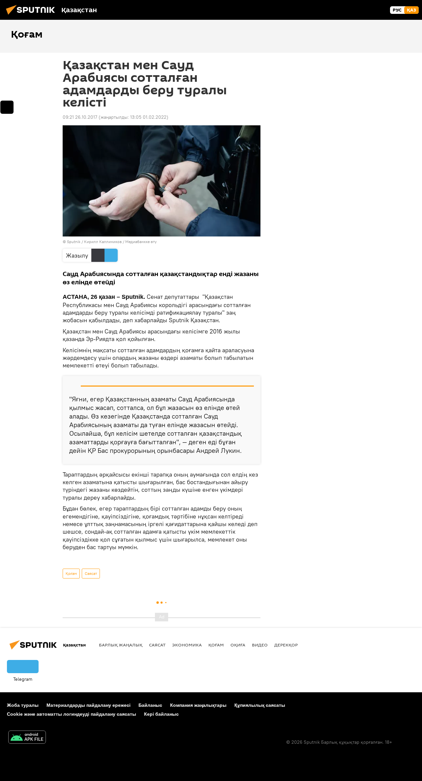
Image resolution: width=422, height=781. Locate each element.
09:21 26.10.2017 (80, 117)
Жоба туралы (23, 705)
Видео (260, 645)
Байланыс (150, 705)
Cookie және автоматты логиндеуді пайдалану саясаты (71, 714)
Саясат (91, 573)
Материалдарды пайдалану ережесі (88, 705)
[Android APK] (27, 738)
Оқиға (237, 645)
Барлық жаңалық (120, 645)
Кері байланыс (161, 714)
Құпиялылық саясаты (259, 705)
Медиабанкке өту (141, 241)
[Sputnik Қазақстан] (32, 15)
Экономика (187, 645)
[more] (7, 107)
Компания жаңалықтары (198, 705)
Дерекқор (286, 645)
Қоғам (71, 573)
